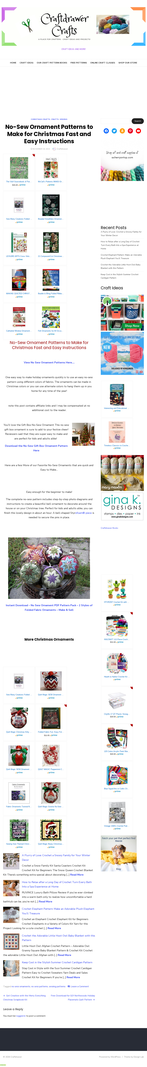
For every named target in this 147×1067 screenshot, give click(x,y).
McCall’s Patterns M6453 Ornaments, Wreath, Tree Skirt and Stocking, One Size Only (51, 182)
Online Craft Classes (102, 62)
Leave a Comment (80, 986)
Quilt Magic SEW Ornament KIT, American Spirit (51, 695)
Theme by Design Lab (134, 1057)
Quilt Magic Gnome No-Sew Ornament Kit (51, 807)
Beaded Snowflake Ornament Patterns (51, 219)
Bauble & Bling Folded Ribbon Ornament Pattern (51, 293)
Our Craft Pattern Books (52, 62)
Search (138, 121)
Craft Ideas (26, 62)
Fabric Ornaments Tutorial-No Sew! (19, 807)
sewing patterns (57, 986)
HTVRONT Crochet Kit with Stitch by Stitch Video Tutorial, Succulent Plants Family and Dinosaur (117, 602)
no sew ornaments (21, 986)
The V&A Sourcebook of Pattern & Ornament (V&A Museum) (19, 182)
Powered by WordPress (110, 1057)
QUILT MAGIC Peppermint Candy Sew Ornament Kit (51, 769)
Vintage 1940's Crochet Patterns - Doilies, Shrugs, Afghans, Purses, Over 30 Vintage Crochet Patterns (117, 826)
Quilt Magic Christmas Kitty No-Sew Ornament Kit (19, 732)
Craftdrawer (62, 149)
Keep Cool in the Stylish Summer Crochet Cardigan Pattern (57, 962)
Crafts (55, 119)
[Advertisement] (73, 92)
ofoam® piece (83, 513)
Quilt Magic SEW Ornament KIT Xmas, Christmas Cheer (19, 769)
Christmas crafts (40, 119)
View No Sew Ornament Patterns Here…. (49, 362)
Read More (77, 874)
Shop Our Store (127, 62)
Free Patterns (78, 62)
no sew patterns (39, 986)
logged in (21, 1015)
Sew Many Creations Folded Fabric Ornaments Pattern (19, 219)
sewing (63, 119)
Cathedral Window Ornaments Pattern (19, 331)
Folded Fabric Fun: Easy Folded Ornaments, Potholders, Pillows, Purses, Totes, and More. (51, 732)
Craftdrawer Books (109, 528)
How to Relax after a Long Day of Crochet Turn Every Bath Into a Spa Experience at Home (120, 245)
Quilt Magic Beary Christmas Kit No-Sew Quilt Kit (51, 844)
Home (13, 62)
